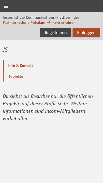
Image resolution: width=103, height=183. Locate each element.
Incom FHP (51, 6)
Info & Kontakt (20, 65)
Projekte (16, 76)
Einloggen (86, 32)
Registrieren (56, 32)
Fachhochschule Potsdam (24, 22)
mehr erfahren (63, 22)
